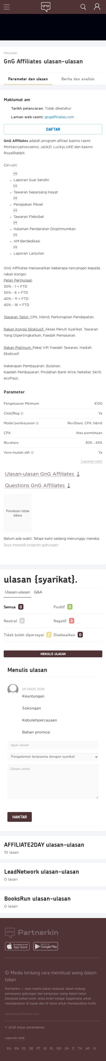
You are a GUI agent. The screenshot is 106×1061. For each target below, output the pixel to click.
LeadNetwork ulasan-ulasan (41, 871)
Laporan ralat (91, 461)
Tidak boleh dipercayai (24, 634)
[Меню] (7, 7)
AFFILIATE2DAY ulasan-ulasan (44, 845)
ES (24, 1048)
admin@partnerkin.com (22, 1014)
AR (87, 1048)
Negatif (60, 620)
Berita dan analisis (77, 78)
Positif (59, 606)
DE (31, 1048)
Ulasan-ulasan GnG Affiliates (40, 474)
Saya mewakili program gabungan (31, 545)
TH (80, 1048)
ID (45, 1048)
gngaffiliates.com (59, 117)
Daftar (53, 129)
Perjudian (10, 53)
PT (38, 1048)
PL (51, 1048)
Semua (10, 606)
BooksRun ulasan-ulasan (37, 898)
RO (59, 1048)
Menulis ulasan (53, 654)
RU (9, 1048)
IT (73, 1048)
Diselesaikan (64, 634)
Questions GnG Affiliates (35, 485)
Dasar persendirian (30, 1027)
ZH (67, 1048)
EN (17, 1048)
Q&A (38, 592)
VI (94, 1048)
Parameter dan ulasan (28, 78)
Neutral (10, 620)
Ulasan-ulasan (17, 592)
